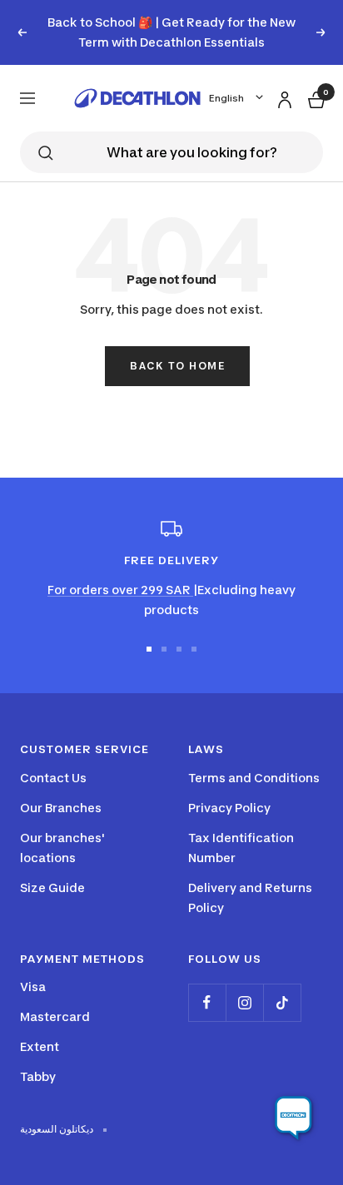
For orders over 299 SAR (120, 590)
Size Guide (52, 887)
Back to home (177, 365)
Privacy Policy (229, 808)
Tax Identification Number (241, 847)
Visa (33, 986)
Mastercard (55, 1016)
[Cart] (314, 98)
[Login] (282, 97)
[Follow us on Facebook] (207, 1002)
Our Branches (61, 808)
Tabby (38, 1076)
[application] (293, 1118)
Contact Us (53, 778)
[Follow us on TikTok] (282, 1002)
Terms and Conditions (254, 778)
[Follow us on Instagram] (244, 1002)
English (226, 98)
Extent (39, 1046)
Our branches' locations (62, 847)
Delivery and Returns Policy (250, 897)
